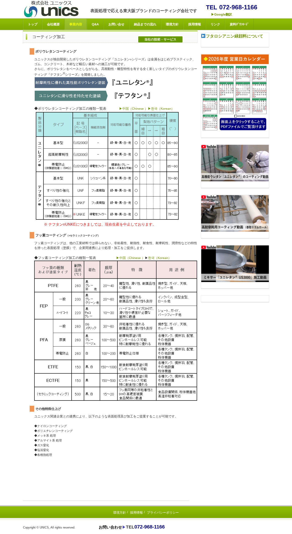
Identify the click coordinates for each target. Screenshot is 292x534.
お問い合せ (116, 24)
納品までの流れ (145, 24)
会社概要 (53, 24)
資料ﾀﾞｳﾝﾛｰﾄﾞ (239, 24)
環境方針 (172, 24)
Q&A (95, 24)
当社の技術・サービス (160, 39)
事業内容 (75, 24)
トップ (32, 24)
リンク (215, 24)
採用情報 (194, 24)
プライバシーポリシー (163, 512)
